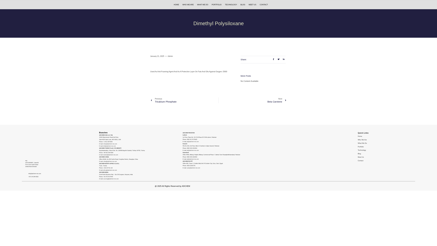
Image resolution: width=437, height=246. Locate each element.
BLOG (242, 5)
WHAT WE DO (202, 5)
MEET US (252, 5)
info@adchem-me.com (109, 146)
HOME (176, 5)
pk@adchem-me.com (193, 141)
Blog (359, 154)
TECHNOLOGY (231, 5)
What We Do (362, 143)
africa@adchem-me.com (110, 170)
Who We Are (362, 140)
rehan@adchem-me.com (110, 144)
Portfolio (361, 147)
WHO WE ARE (188, 5)
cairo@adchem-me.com (193, 168)
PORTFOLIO (217, 5)
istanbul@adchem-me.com (110, 154)
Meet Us (361, 157)
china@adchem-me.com (110, 161)
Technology (362, 150)
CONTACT (264, 5)
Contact (360, 160)
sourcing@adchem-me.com (111, 178)
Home (360, 136)
